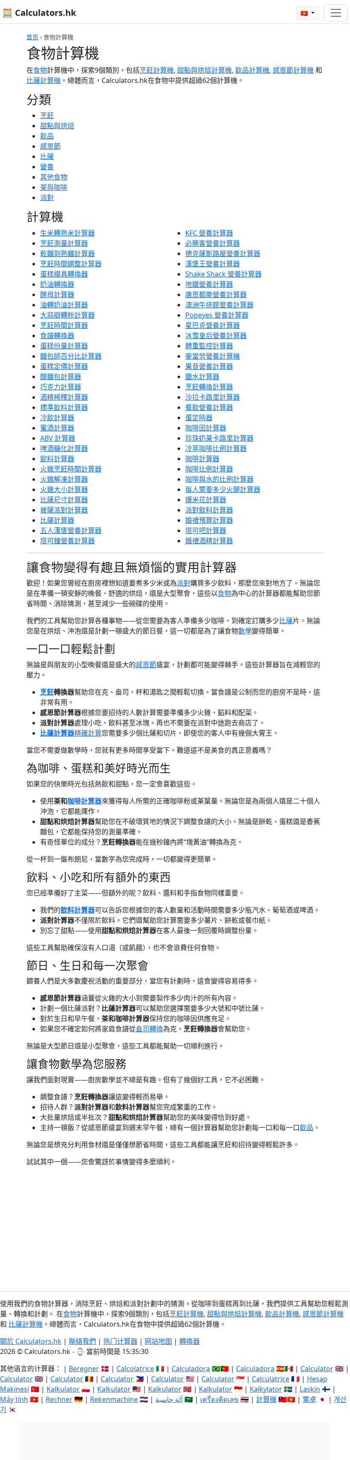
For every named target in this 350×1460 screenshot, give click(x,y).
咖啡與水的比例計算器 (219, 479)
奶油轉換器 (57, 284)
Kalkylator (266, 1389)
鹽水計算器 (202, 376)
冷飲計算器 (57, 417)
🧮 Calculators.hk (39, 12)
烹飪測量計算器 (64, 243)
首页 (32, 37)
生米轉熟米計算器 (67, 233)
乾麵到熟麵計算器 (67, 253)
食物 (40, 70)
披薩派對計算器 (64, 510)
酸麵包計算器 (60, 376)
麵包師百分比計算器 (71, 356)
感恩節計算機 (293, 70)
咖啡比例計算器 (209, 469)
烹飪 (47, 115)
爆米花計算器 (205, 499)
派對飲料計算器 (209, 510)
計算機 (266, 1399)
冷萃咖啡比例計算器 (216, 448)
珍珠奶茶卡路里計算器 (219, 438)
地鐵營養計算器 (209, 284)
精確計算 (88, 733)
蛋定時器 (199, 417)
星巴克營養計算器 (212, 325)
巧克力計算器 (60, 386)
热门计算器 (120, 1341)
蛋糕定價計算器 (64, 366)
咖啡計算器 (202, 458)
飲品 (47, 136)
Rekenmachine (114, 1399)
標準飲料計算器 (64, 407)
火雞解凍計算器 (64, 479)
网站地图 (158, 1341)
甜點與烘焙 (57, 125)
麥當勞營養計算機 (212, 356)
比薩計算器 (57, 520)
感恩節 (50, 146)
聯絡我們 (82, 1341)
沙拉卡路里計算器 (212, 397)
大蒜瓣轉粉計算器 (67, 315)
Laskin (310, 1389)
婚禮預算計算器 (209, 520)
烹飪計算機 (157, 70)
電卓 (309, 1399)
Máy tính (14, 1399)
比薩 (47, 156)
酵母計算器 (57, 294)
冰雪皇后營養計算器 (216, 335)
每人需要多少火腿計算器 (222, 489)
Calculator (316, 1368)
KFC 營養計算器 (209, 233)
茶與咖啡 (53, 187)
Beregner (84, 1368)
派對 (47, 197)
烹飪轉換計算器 (209, 386)
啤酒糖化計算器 (64, 448)
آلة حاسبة (169, 1399)
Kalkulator (63, 1389)
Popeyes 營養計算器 (216, 315)
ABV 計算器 (57, 438)
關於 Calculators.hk (30, 1341)
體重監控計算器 (209, 345)
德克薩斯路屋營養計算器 (222, 253)
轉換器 (189, 1341)
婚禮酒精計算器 (209, 540)
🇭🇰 (304, 13)
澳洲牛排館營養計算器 (219, 304)
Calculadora (191, 1368)
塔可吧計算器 (205, 530)
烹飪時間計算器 (64, 325)
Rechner (59, 1399)
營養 (47, 166)
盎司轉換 (149, 1028)
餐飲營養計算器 (209, 407)
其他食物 (53, 177)
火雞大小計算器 (64, 489)
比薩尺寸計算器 (64, 499)
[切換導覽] (336, 12)
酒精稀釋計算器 (64, 397)
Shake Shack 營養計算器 (223, 274)
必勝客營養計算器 (212, 243)
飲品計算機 (252, 70)
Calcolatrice (135, 1368)
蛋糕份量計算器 (64, 345)
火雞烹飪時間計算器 (71, 469)
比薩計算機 (43, 80)
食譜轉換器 (57, 335)
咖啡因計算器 (205, 428)
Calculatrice (270, 1378)
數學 (245, 631)
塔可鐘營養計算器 (67, 540)
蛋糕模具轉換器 (64, 274)
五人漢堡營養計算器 (71, 530)
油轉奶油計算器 (64, 304)
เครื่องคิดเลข (219, 1399)
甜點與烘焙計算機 (204, 70)
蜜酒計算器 (57, 428)
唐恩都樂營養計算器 (216, 294)
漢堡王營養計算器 (212, 263)
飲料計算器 (57, 458)
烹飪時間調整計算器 (71, 263)
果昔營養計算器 (209, 366)
